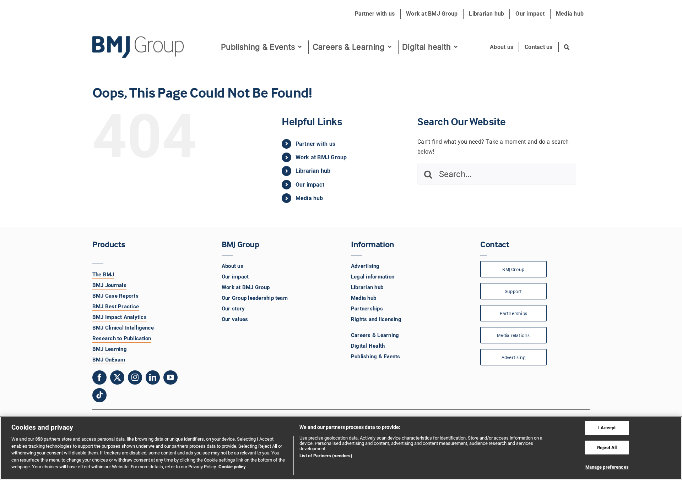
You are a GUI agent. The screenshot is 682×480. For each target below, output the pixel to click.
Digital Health (368, 346)
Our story (233, 308)
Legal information (372, 277)
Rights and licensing (376, 319)
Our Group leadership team (255, 298)
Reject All (607, 447)
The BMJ (103, 274)
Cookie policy (232, 466)
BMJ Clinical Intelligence (123, 328)
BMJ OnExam (108, 360)
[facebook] (99, 377)
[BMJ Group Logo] (138, 38)
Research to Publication (121, 338)
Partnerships (367, 308)
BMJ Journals (109, 285)
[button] (567, 47)
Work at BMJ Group (321, 157)
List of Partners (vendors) (325, 455)
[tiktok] (99, 395)
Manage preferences (607, 467)
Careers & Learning (375, 335)
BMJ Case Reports (115, 296)
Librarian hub (313, 170)
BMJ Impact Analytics (119, 317)
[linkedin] (153, 377)
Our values (235, 319)
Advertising (365, 266)
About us (232, 266)
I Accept (607, 427)
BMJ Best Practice (115, 306)
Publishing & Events (375, 356)
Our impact (310, 184)
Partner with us (316, 143)
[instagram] (135, 377)
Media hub (309, 198)
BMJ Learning (109, 349)
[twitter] (117, 377)
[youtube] (170, 377)
